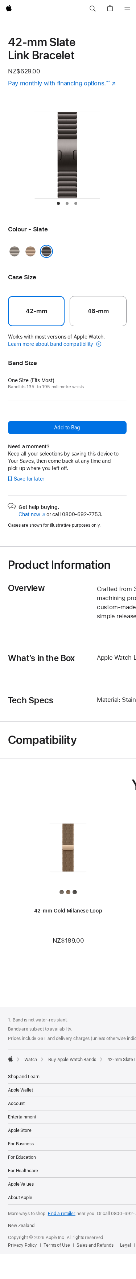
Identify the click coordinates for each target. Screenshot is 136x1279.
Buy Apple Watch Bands (72, 1059)
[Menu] (127, 8)
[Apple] (10, 1059)
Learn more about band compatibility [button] (51, 344)
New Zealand (21, 1225)
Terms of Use (57, 1245)
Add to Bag (67, 427)
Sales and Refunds (95, 1245)
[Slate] (46, 251)
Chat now (31, 514)
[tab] (58, 203)
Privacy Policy (22, 1245)
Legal (125, 1245)
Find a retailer (61, 1213)
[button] (92, 8)
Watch (30, 1059)
